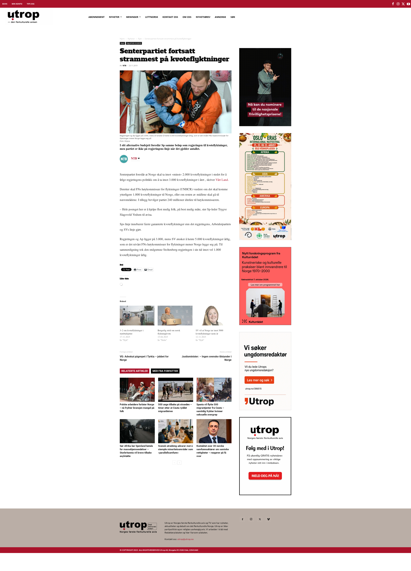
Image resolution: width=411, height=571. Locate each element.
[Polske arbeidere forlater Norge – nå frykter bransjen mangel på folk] (137, 390)
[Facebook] (242, 519)
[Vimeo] (268, 519)
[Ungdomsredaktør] (265, 409)
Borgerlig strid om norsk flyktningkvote (169, 332)
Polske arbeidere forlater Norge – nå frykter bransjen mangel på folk (137, 408)
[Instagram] (251, 519)
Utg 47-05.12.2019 (134, 43)
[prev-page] (174, 463)
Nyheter (131, 38)
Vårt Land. (222, 180)
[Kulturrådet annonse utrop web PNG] (265, 324)
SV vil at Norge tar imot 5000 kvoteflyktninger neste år (209, 332)
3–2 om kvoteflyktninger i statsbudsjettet (132, 332)
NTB (124, 65)
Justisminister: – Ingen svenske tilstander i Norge (207, 358)
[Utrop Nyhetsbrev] (265, 494)
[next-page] (179, 463)
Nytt (140, 38)
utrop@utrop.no (185, 539)
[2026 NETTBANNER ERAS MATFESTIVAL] (265, 239)
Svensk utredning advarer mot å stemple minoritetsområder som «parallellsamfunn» (175, 449)
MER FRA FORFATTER (165, 371)
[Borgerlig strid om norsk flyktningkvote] (175, 316)
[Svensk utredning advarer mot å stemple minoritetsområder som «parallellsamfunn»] (175, 431)
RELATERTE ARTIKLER (134, 371)
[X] (260, 519)
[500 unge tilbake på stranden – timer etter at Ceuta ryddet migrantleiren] (175, 390)
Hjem (122, 38)
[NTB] (126, 159)
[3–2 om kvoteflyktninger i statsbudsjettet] (137, 316)
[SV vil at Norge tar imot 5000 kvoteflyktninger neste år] (213, 316)
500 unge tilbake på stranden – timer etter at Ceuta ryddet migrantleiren (175, 408)
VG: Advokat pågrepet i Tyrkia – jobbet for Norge (144, 358)
